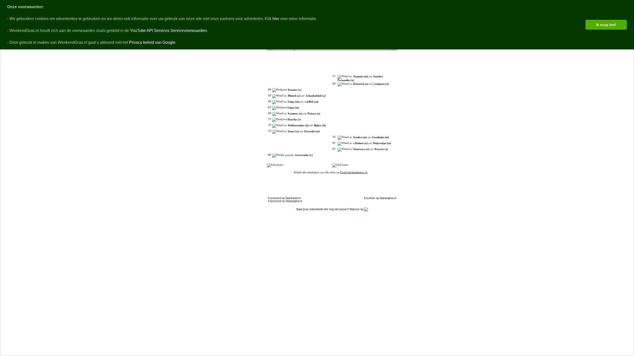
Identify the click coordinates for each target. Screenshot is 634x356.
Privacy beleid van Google (152, 42)
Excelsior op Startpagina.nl (380, 198)
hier (275, 19)
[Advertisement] (228, 142)
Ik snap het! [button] (606, 25)
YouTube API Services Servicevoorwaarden (168, 30)
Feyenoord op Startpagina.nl (285, 201)
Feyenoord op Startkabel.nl (284, 198)
